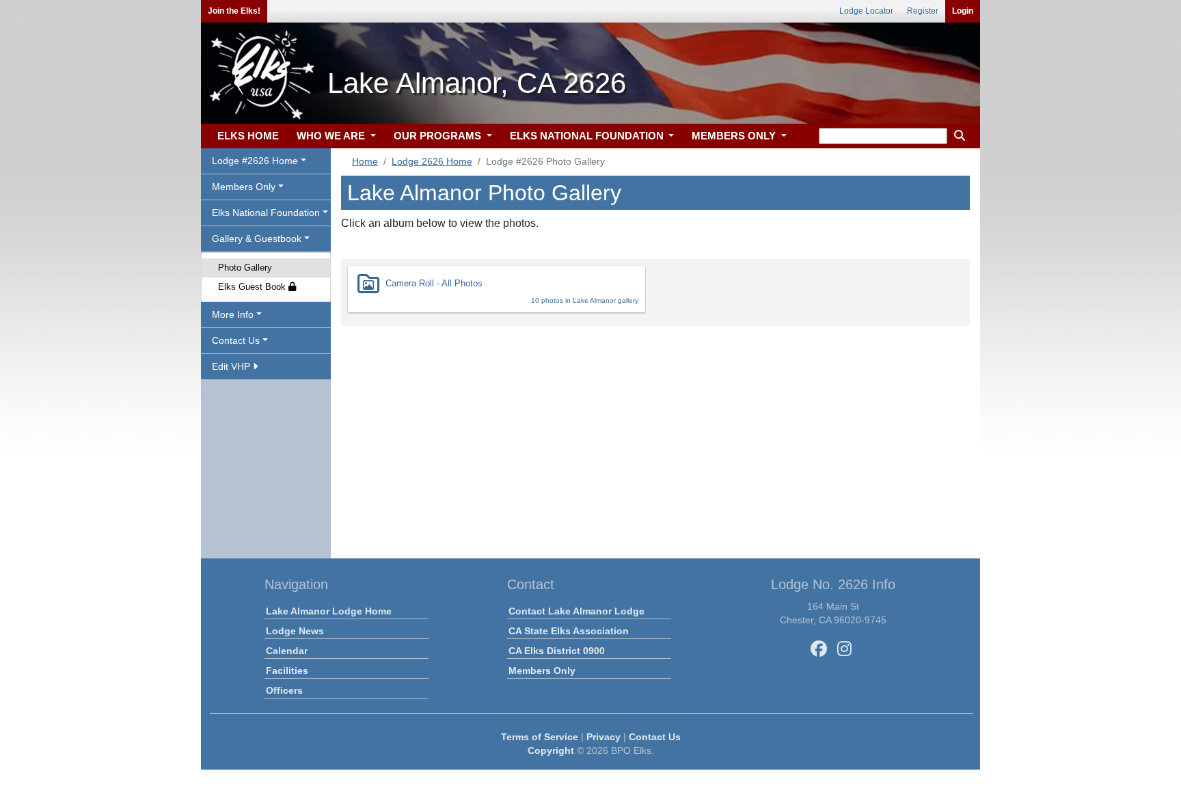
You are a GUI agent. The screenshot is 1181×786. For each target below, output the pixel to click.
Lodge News (295, 630)
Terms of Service (539, 736)
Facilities (287, 670)
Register (922, 11)
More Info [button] (233, 314)
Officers (284, 690)
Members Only (541, 670)
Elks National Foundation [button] (266, 212)
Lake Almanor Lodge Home (329, 611)
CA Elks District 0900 (556, 650)
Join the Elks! (234, 11)
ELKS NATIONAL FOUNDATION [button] (588, 135)
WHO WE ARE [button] (332, 135)
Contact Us (655, 736)
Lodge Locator (866, 11)
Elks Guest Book (253, 287)
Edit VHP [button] (232, 366)
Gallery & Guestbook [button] (256, 238)
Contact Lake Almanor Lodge (576, 611)
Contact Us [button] (236, 340)
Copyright (551, 750)
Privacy (603, 736)
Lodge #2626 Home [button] (255, 160)
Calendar (287, 650)
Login (962, 11)
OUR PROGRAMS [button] (439, 135)
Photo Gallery (245, 267)
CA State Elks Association (568, 630)
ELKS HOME (248, 135)
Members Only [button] (243, 186)
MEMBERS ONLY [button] (735, 135)
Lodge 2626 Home (432, 161)
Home (365, 161)
